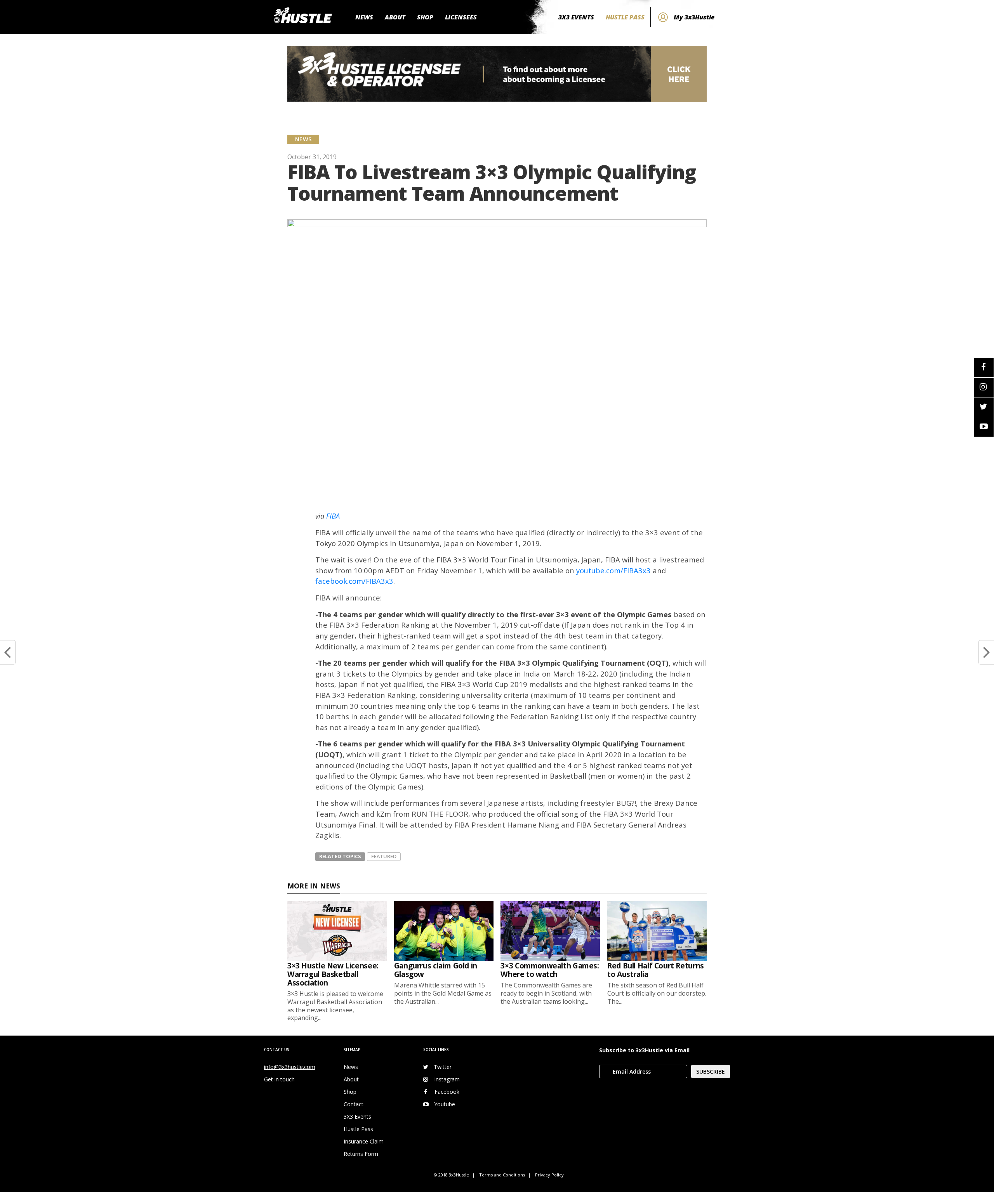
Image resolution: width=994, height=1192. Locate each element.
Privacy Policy (549, 1175)
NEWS (364, 17)
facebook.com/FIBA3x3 (354, 581)
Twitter (443, 1067)
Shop (350, 1091)
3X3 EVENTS (576, 17)
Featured (383, 856)
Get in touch (279, 1079)
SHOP (425, 17)
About (351, 1079)
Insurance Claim (364, 1141)
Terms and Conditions (502, 1175)
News (351, 1067)
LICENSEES (461, 17)
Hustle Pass (358, 1129)
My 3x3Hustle (694, 17)
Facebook (446, 1091)
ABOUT (395, 17)
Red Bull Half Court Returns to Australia (655, 969)
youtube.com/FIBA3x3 (613, 570)
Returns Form (361, 1153)
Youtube (444, 1104)
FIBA (333, 516)
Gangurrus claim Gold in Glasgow (435, 969)
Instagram (447, 1079)
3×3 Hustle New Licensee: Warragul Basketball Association (333, 974)
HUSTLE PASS (625, 17)
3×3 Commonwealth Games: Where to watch (549, 969)
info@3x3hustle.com (289, 1067)
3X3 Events (357, 1116)
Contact (353, 1104)
